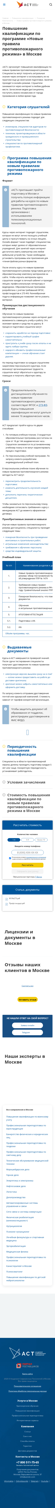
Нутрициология (14, 1226)
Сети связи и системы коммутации (24, 1211)
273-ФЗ (43, 405)
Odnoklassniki (22, 1481)
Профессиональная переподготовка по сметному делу (26, 1153)
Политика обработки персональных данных (28, 1391)
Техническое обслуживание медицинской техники (27, 1162)
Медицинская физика (17, 1251)
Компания (27, 1426)
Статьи (27, 1431)
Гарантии (27, 1446)
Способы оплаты (27, 1441)
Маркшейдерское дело (17, 1169)
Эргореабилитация (16, 1246)
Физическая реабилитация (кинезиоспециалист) (20, 1219)
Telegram (35, 1481)
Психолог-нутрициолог (17, 1231)
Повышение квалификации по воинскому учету (27, 1118)
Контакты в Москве (28, 1456)
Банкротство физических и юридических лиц (27, 1136)
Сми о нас (27, 1436)
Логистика (11, 1191)
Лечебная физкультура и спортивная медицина (25, 1239)
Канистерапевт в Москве (19, 1266)
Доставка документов (27, 1451)
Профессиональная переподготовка (27, 1415)
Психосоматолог (14, 1271)
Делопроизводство (15, 1197)
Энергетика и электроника (19, 1180)
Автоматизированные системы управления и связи (22, 1205)
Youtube (44, 1481)
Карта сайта (27, 1374)
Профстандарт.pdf (17, 903)
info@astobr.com (27, 1477)
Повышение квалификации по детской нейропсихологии (25, 1279)
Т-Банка (38, 877)
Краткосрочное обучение (27, 1406)
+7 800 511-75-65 (27, 1462)
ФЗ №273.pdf (14, 898)
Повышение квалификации (27, 1411)
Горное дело (12, 1175)
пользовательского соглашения (36, 857)
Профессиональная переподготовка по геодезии (26, 1145)
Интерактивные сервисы (27, 1420)
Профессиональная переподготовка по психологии (26, 1259)
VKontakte (8, 1481)
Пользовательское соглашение (27, 1386)
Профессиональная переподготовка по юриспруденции (26, 1127)
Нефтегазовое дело (16, 1186)
